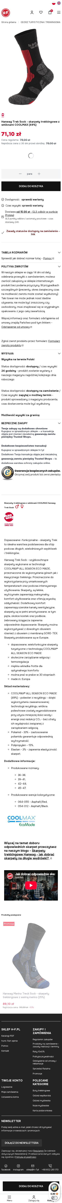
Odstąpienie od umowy (15, 327)
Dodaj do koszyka (31, 186)
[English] (59, 3)
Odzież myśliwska (41, 1100)
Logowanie (6, 1087)
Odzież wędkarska (42, 1095)
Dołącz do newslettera (21, 1143)
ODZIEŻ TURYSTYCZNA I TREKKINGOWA (40, 22)
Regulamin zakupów (43, 1039)
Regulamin (38, 1150)
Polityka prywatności (43, 1056)
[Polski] (53, 3)
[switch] (54, 1198)
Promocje (37, 1073)
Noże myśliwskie (41, 1105)
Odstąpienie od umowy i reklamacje (44, 1062)
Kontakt (5, 1051)
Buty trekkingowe (41, 1090)
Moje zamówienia (9, 1092)
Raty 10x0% (39, 1051)
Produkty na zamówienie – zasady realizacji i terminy (46, 1045)
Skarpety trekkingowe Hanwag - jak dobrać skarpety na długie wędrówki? (29, 854)
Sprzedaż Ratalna (41, 1068)
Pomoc (47, 258)
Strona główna (8, 22)
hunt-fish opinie (9, 1041)
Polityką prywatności (25, 1157)
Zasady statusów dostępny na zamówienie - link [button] (33, 233)
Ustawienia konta (10, 1097)
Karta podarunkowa (42, 1110)
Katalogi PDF (7, 1036)
